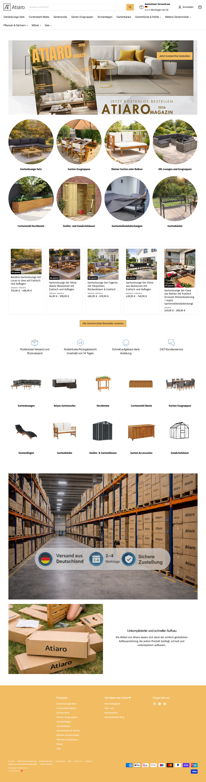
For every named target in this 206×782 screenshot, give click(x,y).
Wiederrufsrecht (46, 761)
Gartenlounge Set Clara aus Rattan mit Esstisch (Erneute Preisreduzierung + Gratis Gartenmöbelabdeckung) (179, 297)
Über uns (109, 708)
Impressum (60, 761)
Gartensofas (60, 16)
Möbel (35, 25)
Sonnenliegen (104, 16)
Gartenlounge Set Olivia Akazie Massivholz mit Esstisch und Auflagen (63, 286)
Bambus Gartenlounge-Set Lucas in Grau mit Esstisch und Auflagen (26, 280)
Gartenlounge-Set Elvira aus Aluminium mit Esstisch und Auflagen (139, 286)
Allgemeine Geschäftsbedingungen (22, 764)
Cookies (88, 761)
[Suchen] (130, 7)
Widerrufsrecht (46, 764)
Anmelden (188, 7)
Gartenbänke (123, 16)
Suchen (11, 761)
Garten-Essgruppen (82, 16)
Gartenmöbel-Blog (114, 717)
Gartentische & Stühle (147, 16)
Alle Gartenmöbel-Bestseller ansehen (102, 323)
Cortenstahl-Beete (39, 16)
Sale (47, 25)
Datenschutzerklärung (27, 761)
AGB (69, 761)
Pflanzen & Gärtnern (15, 25)
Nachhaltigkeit (112, 703)
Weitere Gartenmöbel (177, 16)
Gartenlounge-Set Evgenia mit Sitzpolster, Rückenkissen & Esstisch (103, 286)
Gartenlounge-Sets (14, 16)
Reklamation (111, 712)
